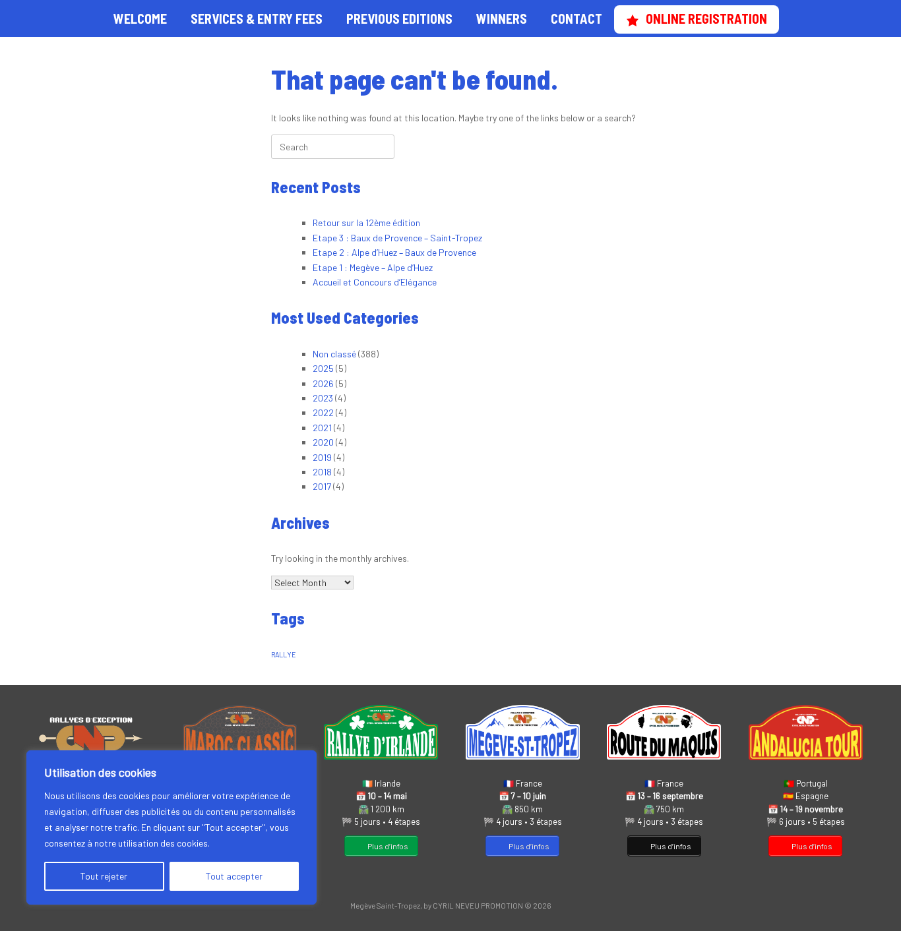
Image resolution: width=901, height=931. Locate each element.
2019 (322, 457)
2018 (322, 471)
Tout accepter (234, 876)
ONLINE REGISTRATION (706, 18)
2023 (323, 398)
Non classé (334, 353)
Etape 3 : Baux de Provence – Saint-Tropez (397, 237)
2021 (322, 427)
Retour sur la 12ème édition (366, 222)
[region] (171, 827)
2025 (323, 368)
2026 (323, 383)
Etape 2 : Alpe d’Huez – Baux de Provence (394, 252)
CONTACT (576, 18)
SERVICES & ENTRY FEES (257, 18)
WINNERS (501, 18)
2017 (322, 486)
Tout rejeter (103, 876)
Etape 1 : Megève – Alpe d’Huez (373, 267)
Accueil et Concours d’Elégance (375, 281)
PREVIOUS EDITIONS (399, 18)
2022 (323, 412)
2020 (323, 442)
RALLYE (283, 654)
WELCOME (140, 18)
